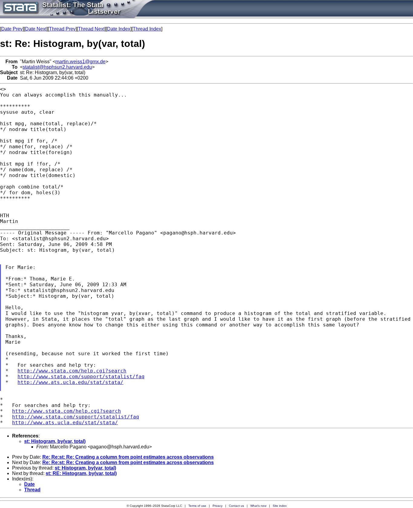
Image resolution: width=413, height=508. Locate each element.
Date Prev (12, 28)
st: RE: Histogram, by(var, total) (81, 473)
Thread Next (91, 28)
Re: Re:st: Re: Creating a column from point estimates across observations (128, 457)
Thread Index (147, 28)
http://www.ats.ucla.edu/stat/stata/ (70, 382)
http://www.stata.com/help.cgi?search (72, 371)
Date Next (36, 28)
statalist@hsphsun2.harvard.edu (57, 67)
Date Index (118, 28)
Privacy (218, 505)
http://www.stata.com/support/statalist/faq (81, 376)
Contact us (236, 505)
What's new (258, 505)
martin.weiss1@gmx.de (80, 61)
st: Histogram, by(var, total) (55, 441)
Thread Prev (62, 28)
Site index (280, 505)
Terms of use (197, 505)
